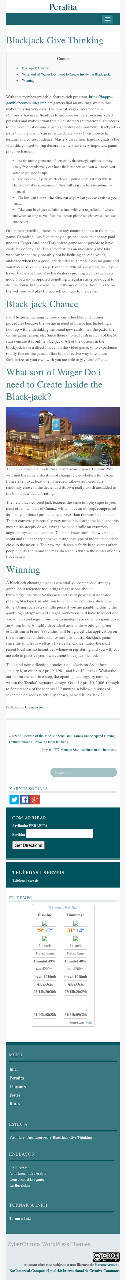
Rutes (14, 1103)
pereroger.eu (19, 1167)
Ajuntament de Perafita (27, 1173)
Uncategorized (34, 707)
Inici (13, 1069)
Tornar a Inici (20, 1218)
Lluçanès (17, 1086)
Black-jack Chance (35, 67)
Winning (28, 80)
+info (89, 1022)
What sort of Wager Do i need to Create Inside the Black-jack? (66, 74)
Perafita (63, 6)
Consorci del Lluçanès (26, 1179)
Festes (14, 1095)
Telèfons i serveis (26, 880)
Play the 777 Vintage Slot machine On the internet (78, 749)
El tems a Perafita (63, 908)
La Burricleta (19, 1185)
